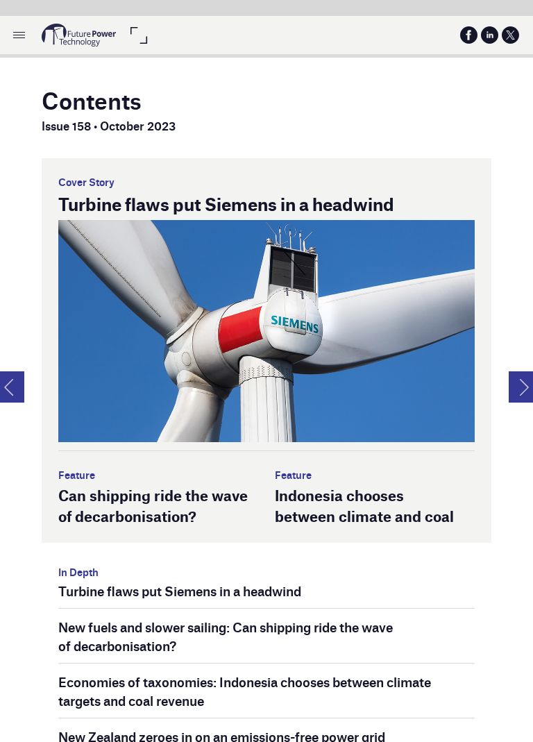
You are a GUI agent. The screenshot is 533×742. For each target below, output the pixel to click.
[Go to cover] (79, 35)
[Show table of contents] (19, 35)
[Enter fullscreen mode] (138, 35)
